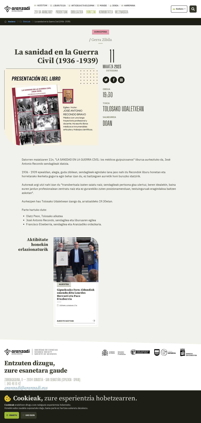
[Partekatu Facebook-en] (113, 80)
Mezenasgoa (121, 12)
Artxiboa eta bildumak (82, 5)
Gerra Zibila (101, 39)
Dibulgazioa (77, 12)
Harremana (129, 5)
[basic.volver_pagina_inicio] (17, 9)
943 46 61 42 (14, 383)
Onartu (13, 415)
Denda (115, 5)
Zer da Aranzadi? (43, 12)
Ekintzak (91, 12)
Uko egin (30, 415)
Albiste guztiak (65, 321)
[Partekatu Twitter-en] (106, 80)
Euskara (180, 9)
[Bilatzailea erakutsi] (193, 9)
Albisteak (42, 5)
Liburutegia (59, 5)
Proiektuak (62, 12)
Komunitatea (106, 12)
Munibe (103, 5)
